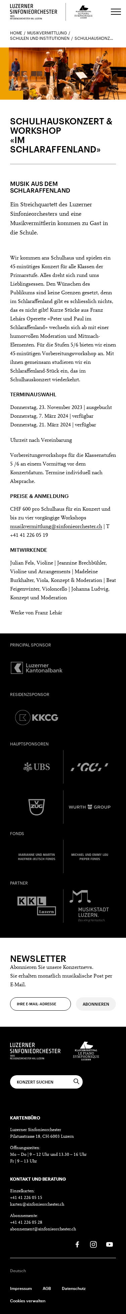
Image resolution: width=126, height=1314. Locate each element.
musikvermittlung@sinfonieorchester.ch (56, 526)
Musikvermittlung (47, 32)
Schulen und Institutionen (40, 38)
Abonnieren (96, 1004)
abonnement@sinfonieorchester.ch (43, 1229)
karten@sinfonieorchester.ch (37, 1204)
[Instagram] (93, 1244)
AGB (47, 1288)
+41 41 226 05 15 (26, 1198)
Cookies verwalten (27, 1300)
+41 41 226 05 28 (26, 1222)
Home (16, 32)
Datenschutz (74, 1288)
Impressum (21, 1288)
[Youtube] (109, 1244)
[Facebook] (77, 1244)
